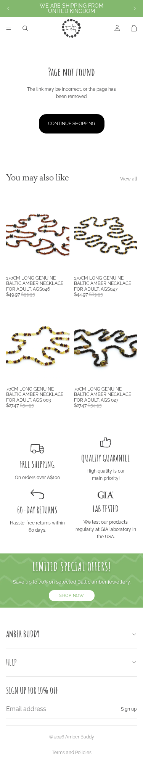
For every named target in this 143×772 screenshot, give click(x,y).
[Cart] (133, 28)
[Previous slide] (8, 8)
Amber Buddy (79, 737)
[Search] (25, 28)
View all (128, 179)
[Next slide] (134, 8)
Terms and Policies (72, 752)
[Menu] (9, 28)
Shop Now (71, 595)
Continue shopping (71, 123)
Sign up (129, 709)
